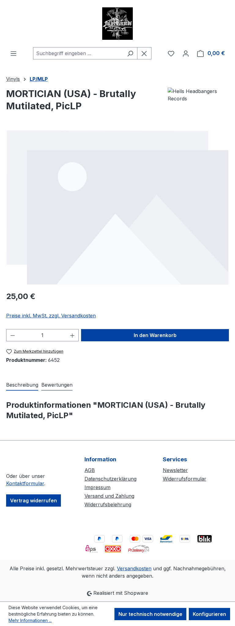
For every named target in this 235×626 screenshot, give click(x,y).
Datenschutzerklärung (110, 479)
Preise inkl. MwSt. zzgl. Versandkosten (51, 316)
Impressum (97, 487)
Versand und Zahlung (109, 496)
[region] (117, 207)
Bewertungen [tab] (57, 385)
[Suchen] (130, 53)
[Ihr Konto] (185, 53)
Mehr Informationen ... (30, 620)
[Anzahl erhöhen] (72, 335)
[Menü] (13, 53)
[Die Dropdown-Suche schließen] (144, 53)
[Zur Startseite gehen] (117, 23)
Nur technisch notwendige (150, 614)
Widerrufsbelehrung (107, 504)
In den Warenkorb (155, 335)
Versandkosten (134, 568)
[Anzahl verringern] (12, 335)
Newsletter (175, 470)
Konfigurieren (209, 614)
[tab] (22, 385)
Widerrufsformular (184, 479)
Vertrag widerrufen (33, 500)
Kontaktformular (25, 483)
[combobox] (78, 53)
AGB (89, 470)
